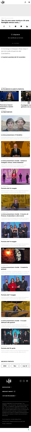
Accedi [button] (25, 2)
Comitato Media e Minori (16, 419)
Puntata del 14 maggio (8, 241)
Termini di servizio (6, 419)
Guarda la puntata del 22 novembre (13, 57)
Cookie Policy (9, 423)
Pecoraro (23, 102)
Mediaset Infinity (8, 391)
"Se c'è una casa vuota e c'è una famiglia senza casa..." (15, 21)
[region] (15, 10)
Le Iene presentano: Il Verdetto (11, 135)
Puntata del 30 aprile (8, 348)
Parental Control (5, 421)
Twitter (24, 381)
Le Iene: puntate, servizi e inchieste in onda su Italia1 (2, 2)
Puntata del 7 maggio (8, 295)
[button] (15, 2)
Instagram (27, 381)
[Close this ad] (30, 427)
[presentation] (2, 98)
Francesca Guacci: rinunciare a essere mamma (6, 106)
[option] (15, 388)
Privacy (3, 423)
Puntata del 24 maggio (9, 188)
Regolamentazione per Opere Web (17, 421)
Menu (29, 2)
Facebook (20, 381)
